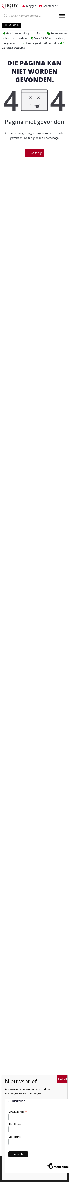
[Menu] (62, 15)
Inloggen (30, 6)
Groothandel (50, 6)
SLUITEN (62, 1078)
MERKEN (14, 25)
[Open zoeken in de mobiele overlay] (27, 15)
